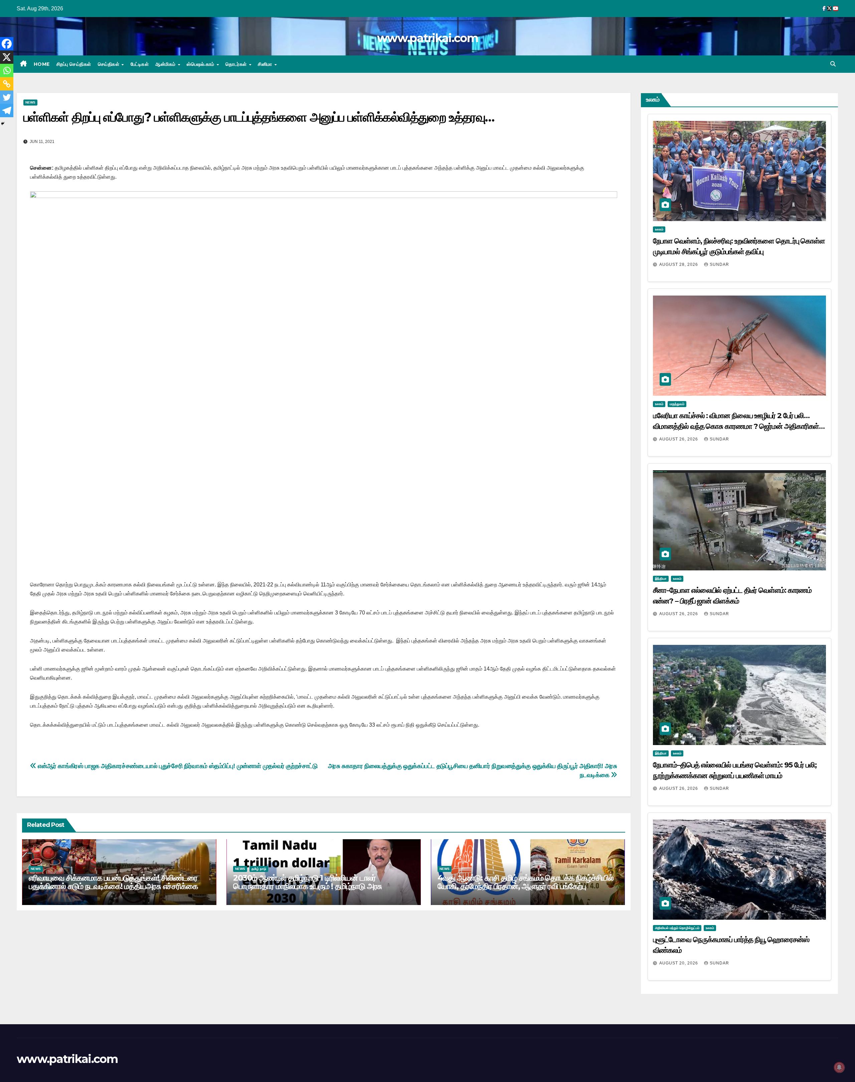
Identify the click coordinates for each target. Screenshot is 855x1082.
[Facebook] (6, 43)
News (30, 102)
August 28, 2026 (679, 264)
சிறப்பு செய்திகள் (73, 64)
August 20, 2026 (679, 963)
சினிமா (266, 64)
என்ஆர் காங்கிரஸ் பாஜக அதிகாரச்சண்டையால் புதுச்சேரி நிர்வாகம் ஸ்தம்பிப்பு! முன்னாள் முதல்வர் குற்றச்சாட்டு (177, 765)
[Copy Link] (6, 84)
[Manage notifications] (839, 1067)
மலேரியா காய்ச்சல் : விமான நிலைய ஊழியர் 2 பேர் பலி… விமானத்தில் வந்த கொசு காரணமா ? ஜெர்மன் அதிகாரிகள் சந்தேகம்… (736, 426)
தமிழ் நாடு (258, 869)
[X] (6, 57)
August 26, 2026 (679, 439)
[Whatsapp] (6, 70)
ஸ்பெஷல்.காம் (201, 64)
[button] (833, 64)
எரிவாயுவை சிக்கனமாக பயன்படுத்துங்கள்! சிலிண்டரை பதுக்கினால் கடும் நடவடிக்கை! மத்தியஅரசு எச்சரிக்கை (113, 882)
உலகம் (659, 229)
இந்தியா (661, 578)
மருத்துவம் (677, 404)
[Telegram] (6, 110)
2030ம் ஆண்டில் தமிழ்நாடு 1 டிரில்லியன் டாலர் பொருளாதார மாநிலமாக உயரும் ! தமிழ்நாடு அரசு (307, 882)
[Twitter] (6, 97)
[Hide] (2, 123)
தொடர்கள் (236, 64)
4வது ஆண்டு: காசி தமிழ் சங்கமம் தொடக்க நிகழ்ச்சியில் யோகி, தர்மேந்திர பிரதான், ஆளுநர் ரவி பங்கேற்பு (526, 882)
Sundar (719, 264)
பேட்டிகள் (140, 64)
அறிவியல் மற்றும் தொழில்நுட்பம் (677, 928)
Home (42, 64)
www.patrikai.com (427, 38)
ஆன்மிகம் (166, 64)
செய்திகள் (109, 64)
